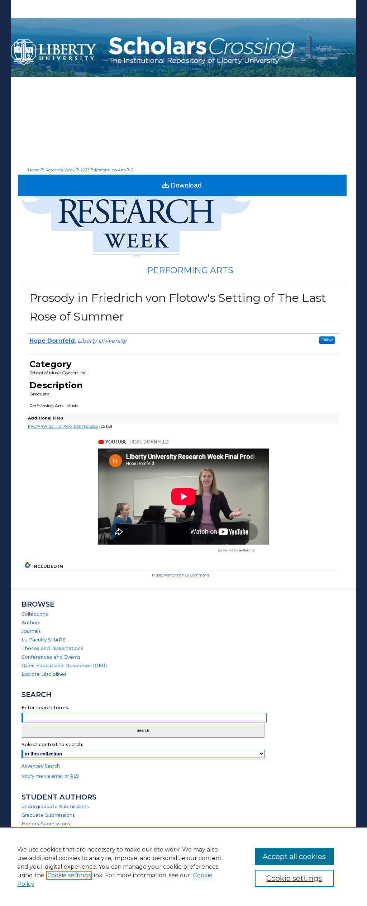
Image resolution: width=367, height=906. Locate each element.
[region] (183, 866)
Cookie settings (69, 875)
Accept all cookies (294, 856)
